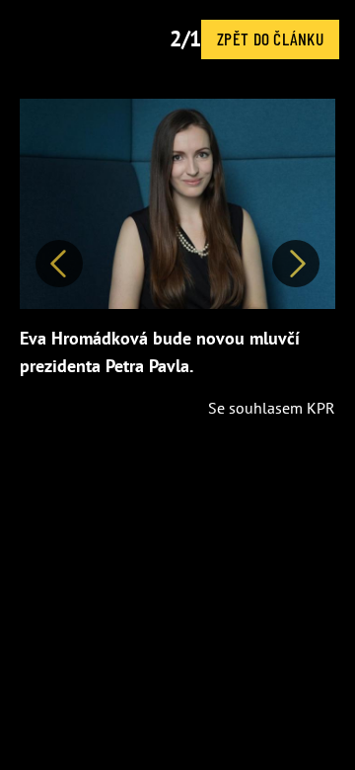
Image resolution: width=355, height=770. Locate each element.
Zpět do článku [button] (270, 38)
